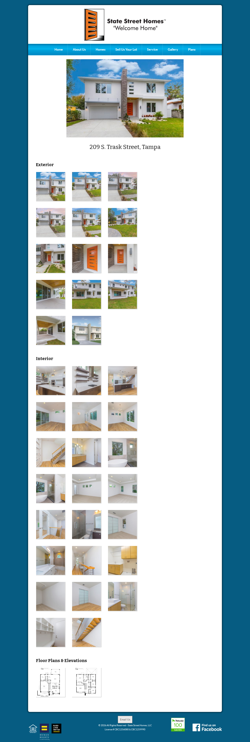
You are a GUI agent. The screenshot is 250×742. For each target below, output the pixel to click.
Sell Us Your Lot (126, 49)
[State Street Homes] (125, 24)
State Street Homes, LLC (140, 725)
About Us (79, 49)
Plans (192, 49)
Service (152, 49)
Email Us (125, 719)
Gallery (173, 49)
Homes (100, 49)
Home (58, 49)
